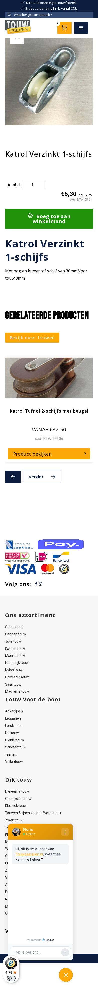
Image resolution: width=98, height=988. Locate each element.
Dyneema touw (17, 791)
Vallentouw (14, 762)
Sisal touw (13, 684)
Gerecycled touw (18, 799)
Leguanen (13, 718)
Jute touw (13, 641)
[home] (18, 28)
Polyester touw (17, 677)
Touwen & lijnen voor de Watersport (33, 813)
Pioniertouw (14, 740)
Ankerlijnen (14, 711)
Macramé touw (17, 691)
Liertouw (12, 733)
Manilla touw (15, 656)
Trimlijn (11, 754)
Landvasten (14, 726)
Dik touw (18, 779)
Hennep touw (15, 634)
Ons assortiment (30, 615)
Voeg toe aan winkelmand (52, 219)
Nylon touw (14, 670)
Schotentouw (15, 747)
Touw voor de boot (33, 699)
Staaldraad (14, 627)
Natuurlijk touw (17, 663)
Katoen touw (15, 649)
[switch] (11, 978)
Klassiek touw (16, 806)
